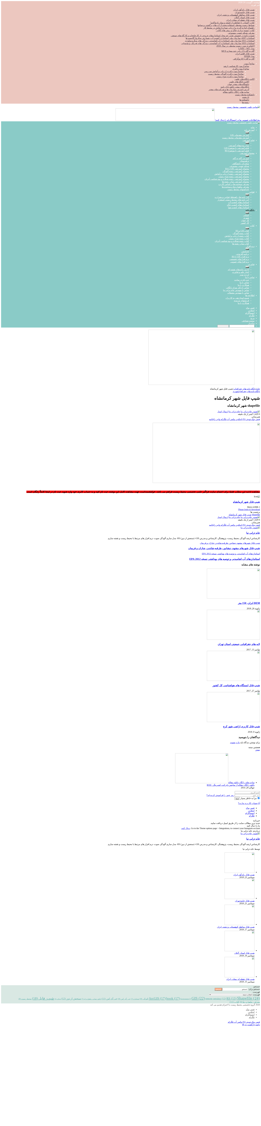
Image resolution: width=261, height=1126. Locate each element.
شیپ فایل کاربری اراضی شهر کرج (241, 726)
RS (231, 998)
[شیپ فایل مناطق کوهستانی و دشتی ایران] (239, 924)
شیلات (58, 999)
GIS (198, 998)
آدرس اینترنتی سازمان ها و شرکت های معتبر (229, 89)
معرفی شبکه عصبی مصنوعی (241, 33)
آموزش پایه (249, 130)
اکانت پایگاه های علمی (244, 79)
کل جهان (245, 220)
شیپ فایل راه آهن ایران (243, 10)
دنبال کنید (185, 828)
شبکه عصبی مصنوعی (239, 166)
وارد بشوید (235, 742)
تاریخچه (245, 97)
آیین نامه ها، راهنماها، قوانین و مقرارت (232, 197)
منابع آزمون (249, 63)
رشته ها (245, 102)
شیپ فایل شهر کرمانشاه (246, 501)
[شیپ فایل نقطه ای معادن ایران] (239, 976)
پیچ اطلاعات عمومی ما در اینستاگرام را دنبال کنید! (237, 120)
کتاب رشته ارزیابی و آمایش (237, 236)
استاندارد (135, 999)
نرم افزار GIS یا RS (240, 256)
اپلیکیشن (245, 251)
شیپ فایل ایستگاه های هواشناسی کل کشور (236, 685)
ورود (237, 798)
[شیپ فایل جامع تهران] (239, 898)
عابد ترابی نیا (234, 411)
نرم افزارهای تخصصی (239, 259)
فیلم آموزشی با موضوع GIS (236, 148)
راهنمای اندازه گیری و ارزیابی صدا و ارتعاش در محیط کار (228, 28)
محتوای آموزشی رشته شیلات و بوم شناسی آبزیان (227, 179)
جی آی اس (109, 998)
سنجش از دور (71, 998)
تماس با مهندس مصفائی (238, 293)
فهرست (256, 994)
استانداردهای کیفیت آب (238, 202)
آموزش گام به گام (241, 158)
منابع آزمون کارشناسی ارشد (236, 66)
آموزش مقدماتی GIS (239, 135)
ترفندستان (244, 161)
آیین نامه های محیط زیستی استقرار (233, 200)
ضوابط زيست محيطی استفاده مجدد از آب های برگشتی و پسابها (226, 25)
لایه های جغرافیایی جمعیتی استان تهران (239, 644)
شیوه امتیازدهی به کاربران (237, 298)
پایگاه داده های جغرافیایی (244, 389)
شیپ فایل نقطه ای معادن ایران (240, 20)
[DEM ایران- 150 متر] (233, 598)
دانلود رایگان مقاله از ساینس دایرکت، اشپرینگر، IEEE (230, 785)
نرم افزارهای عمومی (239, 262)
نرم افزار (250, 246)
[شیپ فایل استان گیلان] (239, 950)
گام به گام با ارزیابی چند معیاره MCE (237, 51)
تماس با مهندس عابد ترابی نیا (236, 290)
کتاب (252, 225)
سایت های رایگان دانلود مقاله (236, 92)
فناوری (251, 264)
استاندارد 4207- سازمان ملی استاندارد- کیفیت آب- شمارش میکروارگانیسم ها (220, 38)
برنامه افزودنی (242, 254)
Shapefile (256, 514)
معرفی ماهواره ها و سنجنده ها (235, 187)
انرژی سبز (244, 275)
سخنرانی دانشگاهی (240, 163)
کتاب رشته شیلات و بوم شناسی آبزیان (232, 241)
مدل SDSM (249, 56)
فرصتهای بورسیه (241, 300)
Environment (185, 999)
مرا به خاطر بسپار (248, 798)
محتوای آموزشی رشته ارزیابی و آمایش (231, 174)
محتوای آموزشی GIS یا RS (237, 169)
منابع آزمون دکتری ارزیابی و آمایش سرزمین (224, 71)
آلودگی (144, 999)
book (173, 998)
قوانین (251, 192)
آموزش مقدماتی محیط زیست (235, 138)
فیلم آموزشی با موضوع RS (237, 150)
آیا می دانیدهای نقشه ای (238, 269)
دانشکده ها (244, 100)
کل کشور (245, 223)
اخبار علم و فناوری (240, 272)
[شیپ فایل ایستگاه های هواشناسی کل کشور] (233, 680)
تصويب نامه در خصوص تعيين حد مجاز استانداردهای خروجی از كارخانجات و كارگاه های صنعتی (212, 35)
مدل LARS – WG (246, 48)
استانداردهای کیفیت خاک (238, 205)
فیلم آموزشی (248, 140)
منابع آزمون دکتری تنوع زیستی (230, 76)
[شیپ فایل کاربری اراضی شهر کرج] (233, 721)
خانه (252, 127)
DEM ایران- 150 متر (249, 603)
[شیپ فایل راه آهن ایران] (239, 872)
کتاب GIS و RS (242, 231)
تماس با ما (249, 277)
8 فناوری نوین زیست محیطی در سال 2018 (235, 46)
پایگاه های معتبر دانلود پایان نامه (235, 87)
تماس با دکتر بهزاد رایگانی (237, 287)
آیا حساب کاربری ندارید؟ (249, 803)
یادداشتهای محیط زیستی (238, 189)
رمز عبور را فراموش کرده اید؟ (220, 795)
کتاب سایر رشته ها (240, 244)
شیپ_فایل (43, 998)
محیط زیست (25, 999)
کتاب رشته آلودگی (241, 233)
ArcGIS (157, 998)
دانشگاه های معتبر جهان (238, 84)
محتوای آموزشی (247, 153)
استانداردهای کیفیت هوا (238, 207)
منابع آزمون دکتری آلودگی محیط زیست (226, 74)
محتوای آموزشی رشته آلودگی (235, 171)
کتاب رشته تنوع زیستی (239, 238)
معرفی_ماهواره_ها (250, 1002)
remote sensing (215, 998)
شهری (246, 218)
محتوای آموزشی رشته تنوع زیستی (233, 176)
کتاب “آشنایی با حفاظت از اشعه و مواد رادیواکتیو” (232, 22)
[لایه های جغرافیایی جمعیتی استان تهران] (233, 639)
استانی (246, 215)
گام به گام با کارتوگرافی (243, 59)
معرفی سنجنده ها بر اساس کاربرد (233, 184)
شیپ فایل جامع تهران (244, 12)
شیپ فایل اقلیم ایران (244, 54)
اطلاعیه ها (249, 295)
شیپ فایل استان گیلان (244, 17)
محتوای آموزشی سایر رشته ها (235, 182)
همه (247, 132)
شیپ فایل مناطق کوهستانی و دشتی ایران (235, 15)
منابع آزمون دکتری (240, 69)
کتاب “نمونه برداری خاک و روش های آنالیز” (235, 30)
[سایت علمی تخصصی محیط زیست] (243, 107)
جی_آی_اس (124, 999)
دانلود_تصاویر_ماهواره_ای (91, 999)
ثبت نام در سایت (241, 280)
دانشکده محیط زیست (244, 94)
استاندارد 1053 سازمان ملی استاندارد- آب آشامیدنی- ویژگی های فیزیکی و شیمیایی (217, 43)
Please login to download (249, 509)
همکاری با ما (243, 285)
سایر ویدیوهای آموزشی (238, 145)
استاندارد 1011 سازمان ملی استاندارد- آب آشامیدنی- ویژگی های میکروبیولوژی (219, 41)
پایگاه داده (250, 210)
